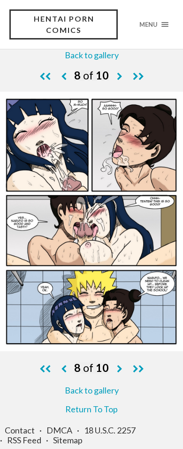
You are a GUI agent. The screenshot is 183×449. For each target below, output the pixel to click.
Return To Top (91, 409)
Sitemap (68, 440)
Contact (20, 430)
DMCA (59, 430)
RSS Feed (24, 440)
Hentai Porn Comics (64, 24)
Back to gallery (92, 55)
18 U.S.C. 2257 (110, 430)
